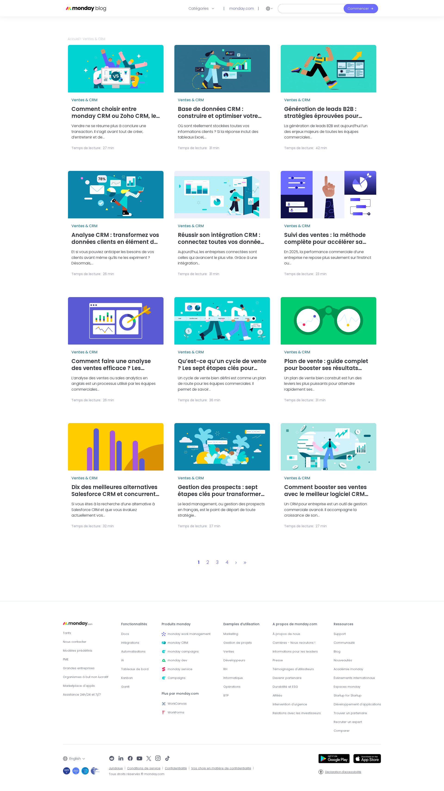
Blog (337, 651)
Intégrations (130, 642)
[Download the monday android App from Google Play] (334, 758)
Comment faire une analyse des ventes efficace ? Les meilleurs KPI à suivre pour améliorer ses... (111, 365)
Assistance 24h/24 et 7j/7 (82, 694)
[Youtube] (139, 759)
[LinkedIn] (121, 759)
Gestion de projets (237, 642)
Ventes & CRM (84, 100)
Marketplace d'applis (79, 686)
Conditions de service (143, 768)
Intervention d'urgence (290, 704)
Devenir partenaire (287, 678)
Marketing (230, 634)
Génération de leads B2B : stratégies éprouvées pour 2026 (321, 112)
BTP (225, 695)
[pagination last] (245, 562)
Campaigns (176, 678)
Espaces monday (347, 686)
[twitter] (148, 759)
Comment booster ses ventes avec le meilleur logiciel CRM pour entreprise (325, 491)
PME (66, 659)
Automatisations (133, 651)
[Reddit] (111, 759)
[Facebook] (130, 759)
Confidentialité (176, 768)
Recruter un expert (348, 722)
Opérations (231, 686)
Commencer (358, 8)
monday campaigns (183, 651)
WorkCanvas (177, 703)
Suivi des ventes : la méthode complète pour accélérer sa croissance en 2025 (325, 238)
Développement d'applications (357, 704)
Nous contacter (74, 642)
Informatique (233, 678)
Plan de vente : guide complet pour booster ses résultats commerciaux (326, 365)
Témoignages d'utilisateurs (293, 669)
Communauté (344, 642)
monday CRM (178, 642)
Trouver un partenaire (350, 713)
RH (225, 669)
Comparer (342, 730)
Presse (278, 660)
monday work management (189, 634)
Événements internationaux (354, 678)
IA (122, 660)
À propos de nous (286, 634)
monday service (180, 669)
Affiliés (277, 695)
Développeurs (234, 660)
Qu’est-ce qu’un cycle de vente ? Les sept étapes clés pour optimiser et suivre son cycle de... (222, 365)
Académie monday (348, 669)
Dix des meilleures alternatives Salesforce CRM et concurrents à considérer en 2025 (115, 491)
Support (340, 634)
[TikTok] (167, 759)
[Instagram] (158, 759)
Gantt (125, 686)
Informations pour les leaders (295, 651)
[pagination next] (236, 562)
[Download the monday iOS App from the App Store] (367, 758)
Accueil (74, 39)
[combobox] (74, 758)
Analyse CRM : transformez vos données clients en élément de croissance (115, 238)
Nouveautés (343, 660)
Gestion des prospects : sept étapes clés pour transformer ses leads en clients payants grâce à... (219, 491)
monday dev (177, 660)
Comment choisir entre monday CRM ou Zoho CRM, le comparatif (113, 112)
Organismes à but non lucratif (85, 677)
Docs (125, 634)
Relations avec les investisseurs (297, 713)
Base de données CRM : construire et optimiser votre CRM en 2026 (218, 112)
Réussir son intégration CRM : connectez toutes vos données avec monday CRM (220, 238)
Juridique (116, 768)
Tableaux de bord (134, 669)
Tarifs (67, 633)
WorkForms (176, 712)
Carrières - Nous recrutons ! (294, 642)
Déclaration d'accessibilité (343, 772)
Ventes (228, 651)
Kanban (127, 678)
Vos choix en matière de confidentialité (221, 768)
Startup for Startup (347, 695)
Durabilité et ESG (285, 686)
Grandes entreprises (79, 668)
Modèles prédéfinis (77, 650)
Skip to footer (11, 2)
